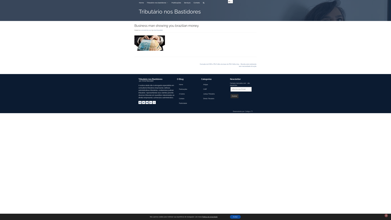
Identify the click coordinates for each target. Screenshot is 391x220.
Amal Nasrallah (158, 30)
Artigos (205, 84)
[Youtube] (147, 102)
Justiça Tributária (209, 94)
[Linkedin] (150, 102)
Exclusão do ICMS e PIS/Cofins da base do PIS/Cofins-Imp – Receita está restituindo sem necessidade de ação (228, 65)
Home (141, 3)
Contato (197, 3)
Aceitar (235, 217)
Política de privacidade (209, 217)
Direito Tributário (208, 98)
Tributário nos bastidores (156, 3)
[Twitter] (143, 102)
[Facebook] (140, 102)
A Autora (182, 94)
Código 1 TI (249, 111)
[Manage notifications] (386, 215)
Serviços (187, 3)
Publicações (176, 3)
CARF (205, 89)
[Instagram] (154, 102)
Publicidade (183, 103)
